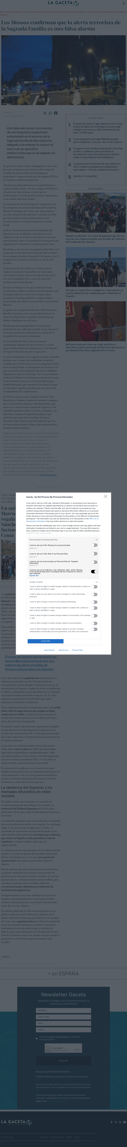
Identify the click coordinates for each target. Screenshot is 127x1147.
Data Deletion (49, 650)
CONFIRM (45, 641)
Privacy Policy (77, 650)
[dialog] (63, 573)
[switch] (94, 545)
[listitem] (63, 539)
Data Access (63, 650)
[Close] (106, 497)
